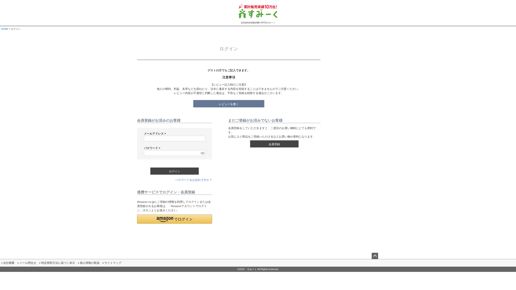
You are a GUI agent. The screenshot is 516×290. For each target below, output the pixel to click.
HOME (4, 29)
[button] (174, 219)
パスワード (153, 148)
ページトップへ (375, 256)
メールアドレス (155, 133)
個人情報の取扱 (90, 262)
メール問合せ (27, 262)
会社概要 (9, 262)
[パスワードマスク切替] (202, 153)
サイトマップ (112, 262)
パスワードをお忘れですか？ (193, 179)
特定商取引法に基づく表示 (58, 262)
